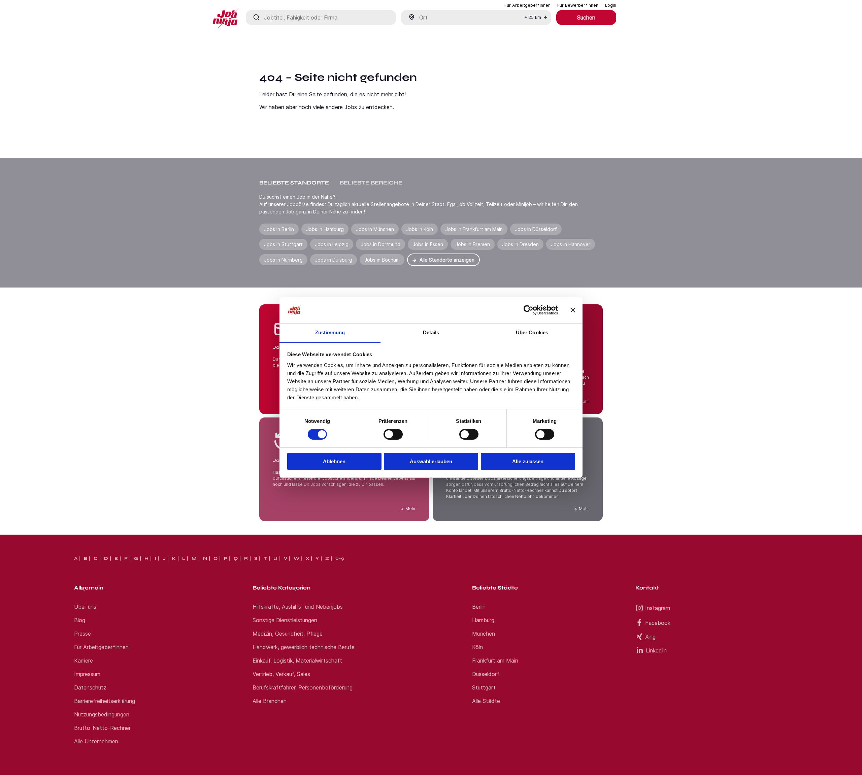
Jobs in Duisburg (333, 260)
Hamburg (483, 620)
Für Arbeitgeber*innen (101, 647)
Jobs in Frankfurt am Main (474, 229)
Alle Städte (486, 701)
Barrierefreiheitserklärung (104, 701)
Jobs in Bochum (382, 260)
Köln (477, 647)
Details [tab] (431, 332)
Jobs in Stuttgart (283, 244)
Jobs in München (375, 229)
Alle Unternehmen (96, 741)
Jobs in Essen (427, 244)
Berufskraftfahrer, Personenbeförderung (303, 687)
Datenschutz (90, 687)
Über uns (85, 606)
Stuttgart (484, 687)
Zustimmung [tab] (330, 332)
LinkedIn (656, 650)
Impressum (87, 674)
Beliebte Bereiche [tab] (371, 182)
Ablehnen (334, 461)
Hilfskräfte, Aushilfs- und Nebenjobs (298, 606)
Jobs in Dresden (520, 244)
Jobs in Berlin (279, 229)
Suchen (586, 17)
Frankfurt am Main (495, 660)
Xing (650, 636)
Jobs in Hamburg (325, 229)
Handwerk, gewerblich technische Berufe (304, 647)
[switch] (393, 434)
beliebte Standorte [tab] (294, 182)
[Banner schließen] (572, 310)
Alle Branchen (270, 701)
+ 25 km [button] (532, 17)
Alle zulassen (527, 461)
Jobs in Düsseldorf (536, 229)
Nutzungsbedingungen (101, 714)
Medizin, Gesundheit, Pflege (288, 633)
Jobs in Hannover (570, 244)
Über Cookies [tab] (532, 332)
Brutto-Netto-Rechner (102, 728)
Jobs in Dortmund (380, 244)
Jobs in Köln (419, 229)
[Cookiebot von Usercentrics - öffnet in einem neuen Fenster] (528, 310)
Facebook (657, 622)
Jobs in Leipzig (332, 244)
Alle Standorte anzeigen (447, 260)
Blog (79, 620)
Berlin (479, 606)
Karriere (83, 660)
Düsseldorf (485, 674)
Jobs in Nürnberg (283, 260)
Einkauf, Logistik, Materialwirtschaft (297, 660)
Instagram (657, 608)
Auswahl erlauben (431, 461)
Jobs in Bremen (472, 244)
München (483, 633)
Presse (82, 633)
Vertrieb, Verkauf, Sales (281, 674)
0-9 (339, 558)
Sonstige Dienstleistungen (285, 620)
